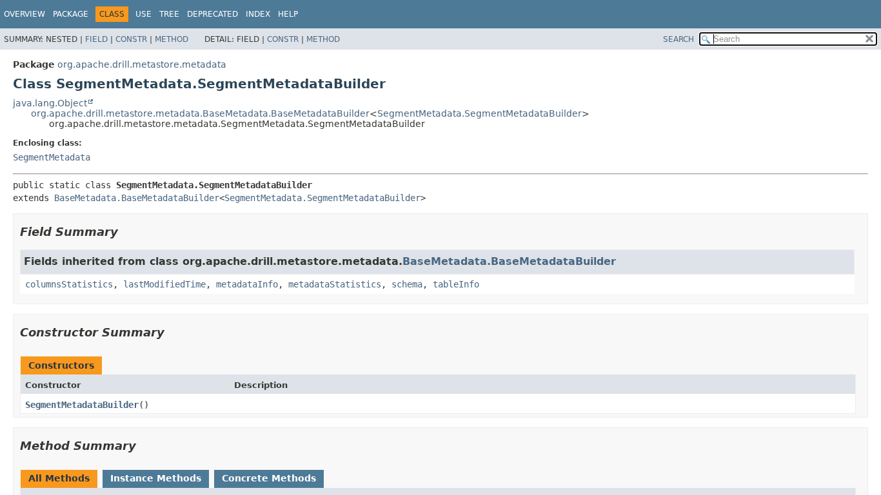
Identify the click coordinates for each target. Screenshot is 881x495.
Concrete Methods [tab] (269, 478)
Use (143, 14)
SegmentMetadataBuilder (82, 405)
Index (258, 14)
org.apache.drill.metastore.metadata (141, 64)
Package (70, 14)
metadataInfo (247, 284)
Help (288, 14)
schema (406, 284)
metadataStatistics (334, 284)
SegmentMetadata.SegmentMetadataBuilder (479, 113)
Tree (169, 14)
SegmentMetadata (51, 157)
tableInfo (456, 284)
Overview (24, 14)
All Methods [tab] (59, 478)
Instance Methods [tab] (155, 478)
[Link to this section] (127, 231)
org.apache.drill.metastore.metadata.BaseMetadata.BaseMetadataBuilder (200, 113)
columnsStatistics (69, 284)
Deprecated (212, 14)
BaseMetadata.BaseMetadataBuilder (136, 198)
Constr (131, 39)
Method (171, 39)
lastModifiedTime (164, 284)
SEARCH (678, 39)
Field (96, 39)
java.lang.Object (50, 103)
